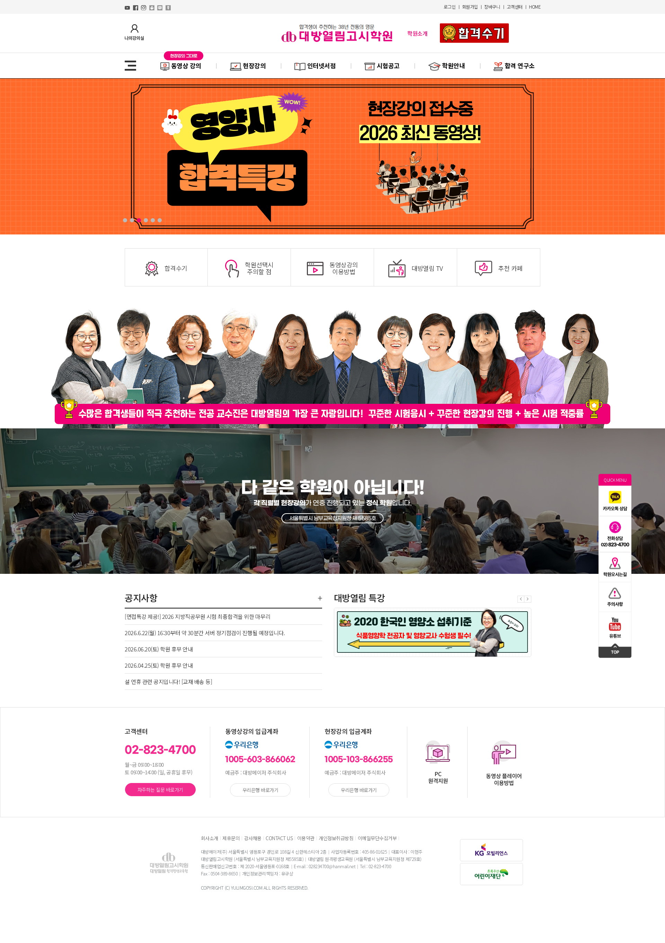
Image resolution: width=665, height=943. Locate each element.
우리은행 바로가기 (260, 789)
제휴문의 (231, 838)
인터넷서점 (321, 65)
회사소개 (209, 838)
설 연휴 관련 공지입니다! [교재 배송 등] (168, 681)
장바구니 (492, 6)
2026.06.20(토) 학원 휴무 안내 (159, 649)
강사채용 (252, 838)
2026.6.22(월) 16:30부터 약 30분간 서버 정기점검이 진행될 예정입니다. (205, 633)
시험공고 (388, 65)
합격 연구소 (519, 65)
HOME (534, 6)
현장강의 (254, 65)
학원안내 (454, 65)
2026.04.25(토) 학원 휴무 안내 (159, 665)
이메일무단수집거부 (377, 838)
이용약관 (305, 838)
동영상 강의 (186, 65)
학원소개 (417, 33)
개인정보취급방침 (336, 838)
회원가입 (470, 6)
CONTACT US (279, 838)
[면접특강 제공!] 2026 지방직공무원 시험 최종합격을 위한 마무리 (197, 616)
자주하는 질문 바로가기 (160, 789)
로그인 (450, 6)
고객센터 (515, 6)
